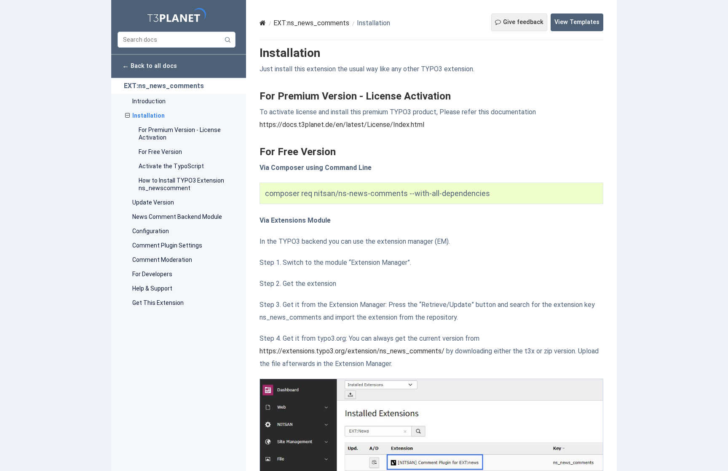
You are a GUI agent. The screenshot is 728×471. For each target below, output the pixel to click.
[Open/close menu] (127, 115)
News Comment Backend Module (177, 216)
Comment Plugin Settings (167, 245)
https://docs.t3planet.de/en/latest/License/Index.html (342, 125)
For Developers (152, 274)
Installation (148, 115)
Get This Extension (158, 302)
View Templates (577, 22)
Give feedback (523, 22)
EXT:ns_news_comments (164, 86)
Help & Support (152, 288)
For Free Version (160, 151)
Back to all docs (149, 66)
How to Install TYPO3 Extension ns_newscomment (181, 184)
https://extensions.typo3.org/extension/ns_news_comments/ (352, 351)
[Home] (263, 23)
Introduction (149, 101)
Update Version (153, 202)
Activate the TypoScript (171, 166)
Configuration (150, 231)
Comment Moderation (162, 259)
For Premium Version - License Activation (180, 133)
